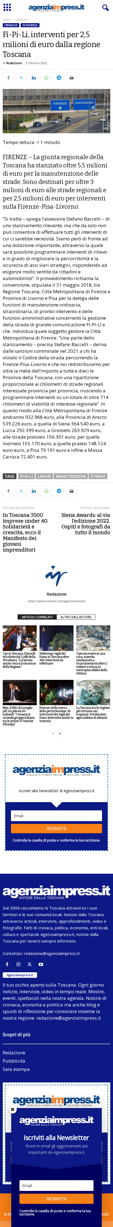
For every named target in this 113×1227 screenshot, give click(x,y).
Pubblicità (14, 1061)
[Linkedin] (33, 77)
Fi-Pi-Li (26, 476)
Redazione (14, 63)
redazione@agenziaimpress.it (52, 953)
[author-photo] (56, 575)
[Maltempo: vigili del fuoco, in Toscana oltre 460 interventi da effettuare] (56, 638)
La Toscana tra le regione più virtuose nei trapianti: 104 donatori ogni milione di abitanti (93, 713)
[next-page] (60, 734)
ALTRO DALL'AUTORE (76, 617)
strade (98, 476)
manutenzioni (71, 476)
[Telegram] (58, 77)
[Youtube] (41, 964)
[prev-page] (53, 734)
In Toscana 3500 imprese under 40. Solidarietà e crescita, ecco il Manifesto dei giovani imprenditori (25, 532)
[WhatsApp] (46, 77)
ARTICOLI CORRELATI (37, 617)
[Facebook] (8, 77)
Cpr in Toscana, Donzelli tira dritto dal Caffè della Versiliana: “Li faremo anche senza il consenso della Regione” (19, 660)
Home (6, 19)
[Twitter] (20, 77)
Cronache (11, 25)
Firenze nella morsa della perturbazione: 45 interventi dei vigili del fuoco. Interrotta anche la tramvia (56, 714)
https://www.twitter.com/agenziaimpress (56, 601)
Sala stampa (16, 1069)
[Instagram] (19, 964)
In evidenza (30, 25)
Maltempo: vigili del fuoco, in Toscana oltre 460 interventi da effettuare (54, 658)
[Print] (71, 77)
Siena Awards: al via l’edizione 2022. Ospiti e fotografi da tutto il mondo (85, 523)
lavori (44, 476)
